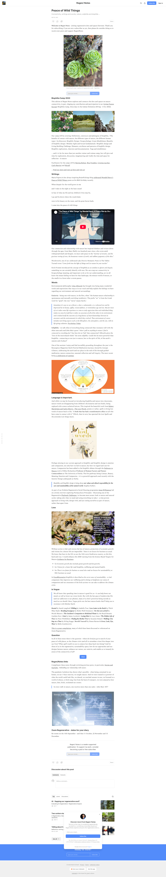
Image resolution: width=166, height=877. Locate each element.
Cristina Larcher (104, 163)
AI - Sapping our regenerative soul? (66, 801)
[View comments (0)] (57, 21)
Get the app (91, 869)
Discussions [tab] (65, 796)
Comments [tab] (56, 775)
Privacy (82, 865)
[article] (83, 805)
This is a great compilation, (61, 628)
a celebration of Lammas (65, 356)
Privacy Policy (96, 842)
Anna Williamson (104, 490)
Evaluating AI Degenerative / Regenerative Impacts (67, 804)
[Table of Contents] (2, 438)
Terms (87, 865)
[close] (99, 814)
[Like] (53, 21)
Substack (74, 873)
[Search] (141, 3)
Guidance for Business (65, 559)
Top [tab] (54, 796)
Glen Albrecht (77, 286)
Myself (67, 165)
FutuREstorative (60, 577)
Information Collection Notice (82, 842)
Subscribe (152, 3)
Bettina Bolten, (80, 163)
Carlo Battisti (56, 165)
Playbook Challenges (69, 495)
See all (55, 839)
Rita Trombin (92, 163)
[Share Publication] (144, 3)
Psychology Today (74, 323)
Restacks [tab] (62, 775)
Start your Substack (78, 869)
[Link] (49, 98)
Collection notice (94, 865)
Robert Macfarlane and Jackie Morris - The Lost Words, (83, 407)
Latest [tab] (58, 796)
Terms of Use (91, 840)
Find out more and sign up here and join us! (69, 170)
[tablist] (59, 775)
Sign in (160, 3)
